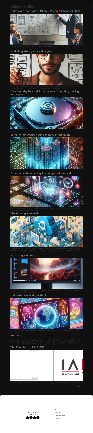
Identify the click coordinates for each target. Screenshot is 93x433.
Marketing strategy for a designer (31, 51)
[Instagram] (31, 417)
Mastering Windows (22, 255)
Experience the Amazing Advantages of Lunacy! (40, 173)
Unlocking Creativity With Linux (30, 295)
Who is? (15, 335)
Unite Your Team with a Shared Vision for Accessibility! (45, 11)
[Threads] (34, 417)
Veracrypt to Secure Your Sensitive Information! (40, 134)
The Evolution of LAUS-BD (27, 347)
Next (80, 387)
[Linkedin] (38, 417)
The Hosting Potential (24, 213)
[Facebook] (27, 417)
